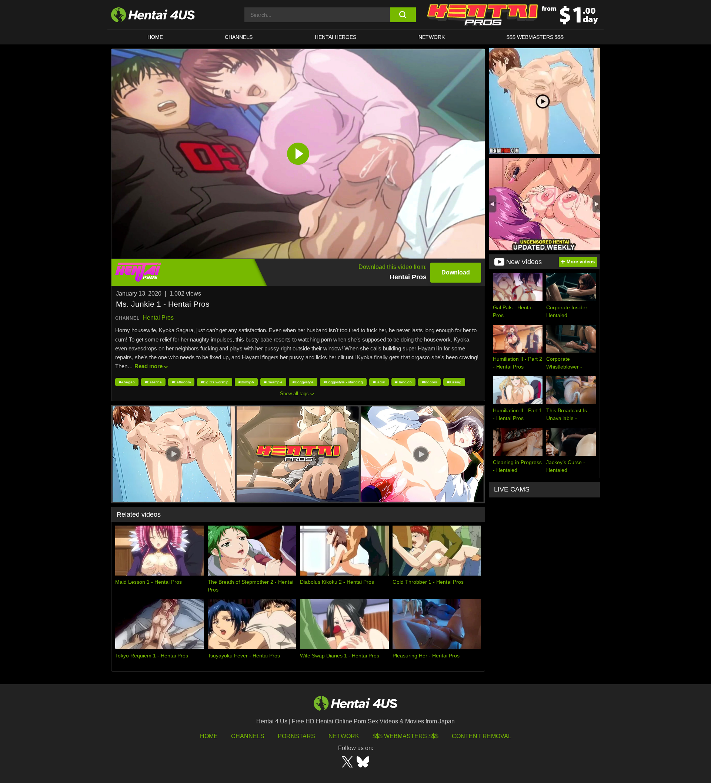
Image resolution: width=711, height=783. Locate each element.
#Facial (379, 382)
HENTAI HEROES (335, 37)
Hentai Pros (158, 317)
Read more (148, 366)
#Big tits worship (214, 382)
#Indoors (429, 382)
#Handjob (403, 382)
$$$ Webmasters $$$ (405, 736)
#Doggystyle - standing (343, 382)
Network (431, 37)
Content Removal (481, 736)
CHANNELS (239, 37)
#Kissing (454, 382)
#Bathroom (181, 382)
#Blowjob (246, 382)
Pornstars (296, 736)
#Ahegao (127, 382)
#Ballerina (153, 382)
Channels (247, 736)
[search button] (402, 14)
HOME (155, 37)
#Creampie (273, 382)
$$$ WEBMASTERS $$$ (535, 37)
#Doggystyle (303, 382)
